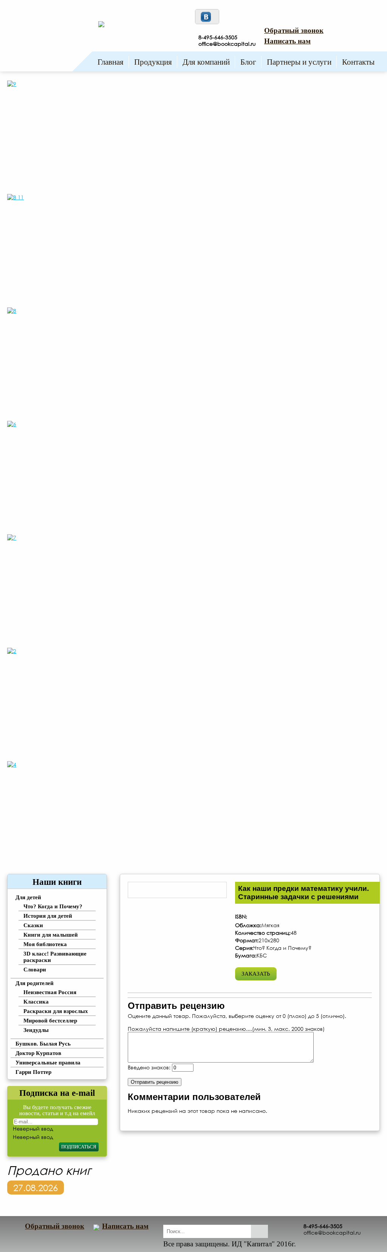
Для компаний (206, 62)
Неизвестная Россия (49, 992)
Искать (259, 1231)
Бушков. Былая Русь (43, 1044)
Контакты (358, 62)
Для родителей (34, 983)
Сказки (33, 925)
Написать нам (287, 41)
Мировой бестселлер (50, 1021)
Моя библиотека (45, 944)
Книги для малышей (50, 935)
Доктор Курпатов (38, 1053)
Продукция (153, 62)
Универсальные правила (47, 1063)
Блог (248, 62)
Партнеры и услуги (299, 62)
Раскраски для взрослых (55, 1011)
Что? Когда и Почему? (52, 906)
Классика (36, 1002)
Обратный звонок (294, 30)
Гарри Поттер (33, 1072)
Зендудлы (36, 1030)
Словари (34, 970)
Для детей (28, 897)
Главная (111, 62)
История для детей (47, 916)
